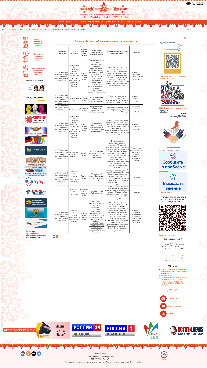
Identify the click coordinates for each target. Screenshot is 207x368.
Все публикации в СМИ (172, 291)
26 (169, 260)
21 (175, 258)
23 (182, 258)
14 (175, 255)
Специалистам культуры (95, 22)
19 (169, 258)
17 (162, 258)
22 (179, 258)
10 (162, 255)
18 (166, 258)
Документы (129, 22)
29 (179, 260)
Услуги (76, 22)
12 (169, 255)
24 (162, 260)
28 (175, 260)
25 (166, 260)
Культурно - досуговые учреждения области (38, 43)
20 (172, 258)
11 (166, 255)
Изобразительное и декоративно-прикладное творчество (38, 71)
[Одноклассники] (57, 236)
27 (172, 260)
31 (162, 262)
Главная (61, 22)
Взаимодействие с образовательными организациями (105, 41)
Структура (69, 22)
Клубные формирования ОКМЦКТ (114, 22)
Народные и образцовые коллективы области (38, 57)
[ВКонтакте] (54, 236)
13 (172, 255)
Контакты (138, 22)
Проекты (83, 22)
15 (179, 255)
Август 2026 (172, 244)
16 (182, 255)
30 (182, 260)
